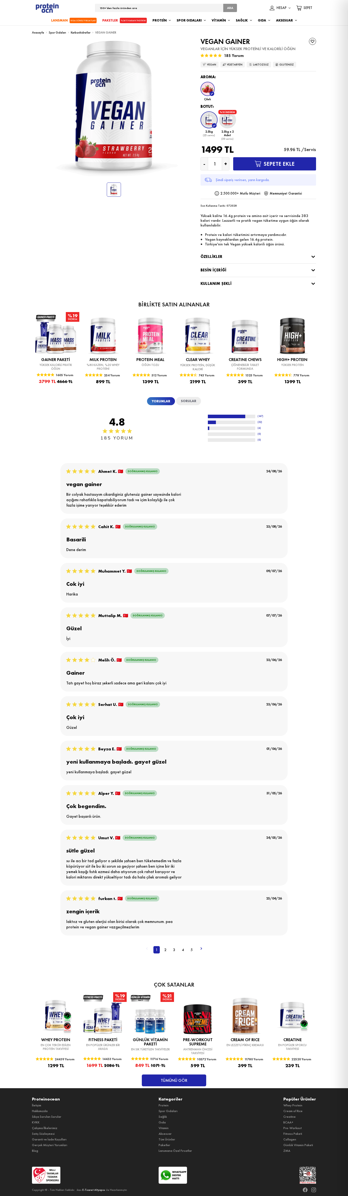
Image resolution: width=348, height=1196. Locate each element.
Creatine (289, 1116)
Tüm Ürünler (167, 1139)
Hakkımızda (40, 1111)
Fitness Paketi (292, 1133)
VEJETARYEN (234, 64)
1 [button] (157, 949)
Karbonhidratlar (80, 32)
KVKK (36, 1122)
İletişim (36, 1105)
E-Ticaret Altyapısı (93, 1190)
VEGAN (211, 64)
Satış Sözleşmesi (43, 1133)
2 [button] (165, 949)
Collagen (289, 1139)
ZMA (286, 1150)
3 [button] (174, 949)
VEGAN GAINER (105, 32)
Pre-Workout (292, 1128)
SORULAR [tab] (188, 401)
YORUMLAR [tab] (161, 401)
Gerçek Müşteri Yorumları (49, 1145)
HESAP (281, 8)
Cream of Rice (293, 1111)
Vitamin (164, 1128)
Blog (35, 1150)
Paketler (164, 1145)
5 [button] (192, 949)
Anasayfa (38, 32)
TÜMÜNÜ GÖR (174, 1080)
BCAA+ (288, 1122)
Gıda (162, 1122)
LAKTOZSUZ (261, 64)
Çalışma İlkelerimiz (44, 1128)
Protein (164, 1105)
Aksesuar (165, 1133)
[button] (208, 91)
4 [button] (183, 949)
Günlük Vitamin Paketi (298, 1145)
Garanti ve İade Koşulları (49, 1139)
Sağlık (163, 1116)
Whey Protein (292, 1105)
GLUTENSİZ (286, 64)
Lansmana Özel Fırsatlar (175, 1150)
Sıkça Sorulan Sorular (46, 1116)
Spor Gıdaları (57, 32)
